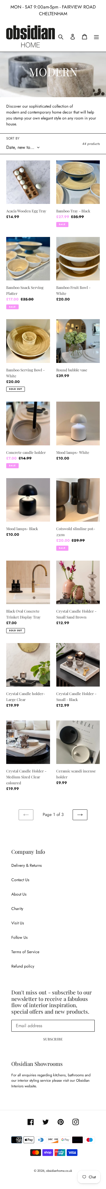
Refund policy (22, 966)
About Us (19, 894)
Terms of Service (25, 952)
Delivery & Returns (26, 865)
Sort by (13, 138)
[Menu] (96, 36)
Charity (17, 908)
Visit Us (17, 923)
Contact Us (20, 880)
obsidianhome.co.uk (59, 1170)
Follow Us (19, 937)
